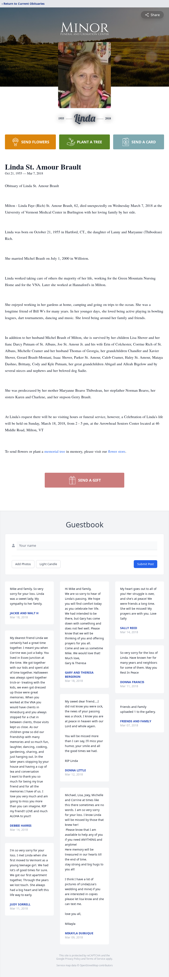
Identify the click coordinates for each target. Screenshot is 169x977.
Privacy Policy (73, 959)
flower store (116, 451)
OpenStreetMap (89, 965)
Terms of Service (95, 959)
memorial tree (54, 451)
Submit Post (145, 564)
